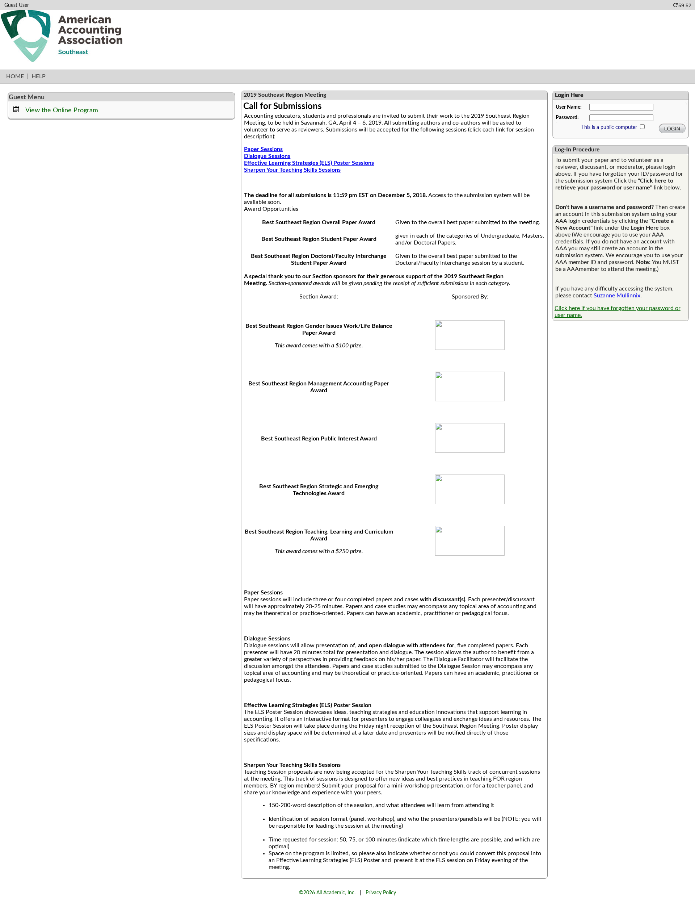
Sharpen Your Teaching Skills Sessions (292, 170)
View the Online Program (61, 110)
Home (15, 76)
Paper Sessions (263, 149)
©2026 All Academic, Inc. (327, 892)
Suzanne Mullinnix (617, 295)
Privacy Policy (381, 892)
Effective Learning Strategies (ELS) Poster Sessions (309, 163)
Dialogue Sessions (267, 156)
